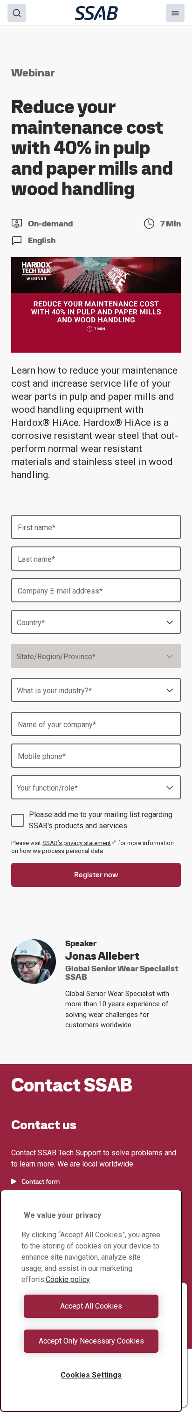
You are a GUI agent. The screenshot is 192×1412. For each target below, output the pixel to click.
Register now (96, 875)
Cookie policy (68, 1279)
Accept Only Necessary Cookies (91, 1341)
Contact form (40, 1181)
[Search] (16, 13)
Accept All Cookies (91, 1306)
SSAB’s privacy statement (76, 842)
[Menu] (175, 13)
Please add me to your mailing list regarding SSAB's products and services (100, 820)
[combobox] (96, 622)
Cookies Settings (91, 1375)
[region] (91, 1300)
